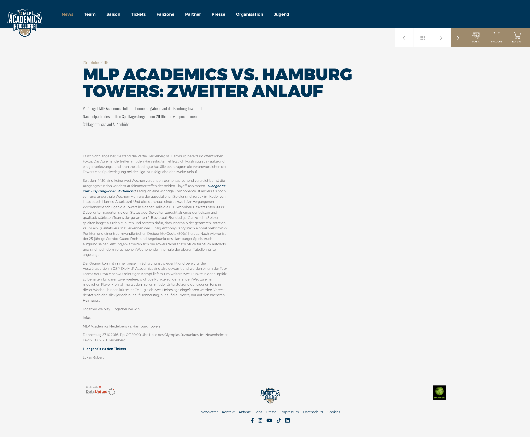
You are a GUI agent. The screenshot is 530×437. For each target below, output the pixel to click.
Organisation (249, 14)
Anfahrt (245, 412)
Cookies (334, 412)
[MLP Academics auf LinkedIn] (287, 422)
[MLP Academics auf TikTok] (279, 422)
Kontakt (228, 412)
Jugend (281, 14)
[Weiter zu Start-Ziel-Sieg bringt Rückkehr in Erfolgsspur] (441, 37)
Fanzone (165, 14)
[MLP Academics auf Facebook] (252, 422)
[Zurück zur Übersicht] (422, 37)
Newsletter (209, 412)
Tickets (138, 14)
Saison (113, 14)
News (67, 14)
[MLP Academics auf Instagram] (260, 422)
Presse (218, 14)
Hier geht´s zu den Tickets (104, 349)
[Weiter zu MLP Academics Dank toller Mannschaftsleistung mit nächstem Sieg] (404, 37)
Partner (193, 14)
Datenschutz (313, 412)
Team (90, 14)
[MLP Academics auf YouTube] (269, 422)
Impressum (290, 412)
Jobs (258, 412)
